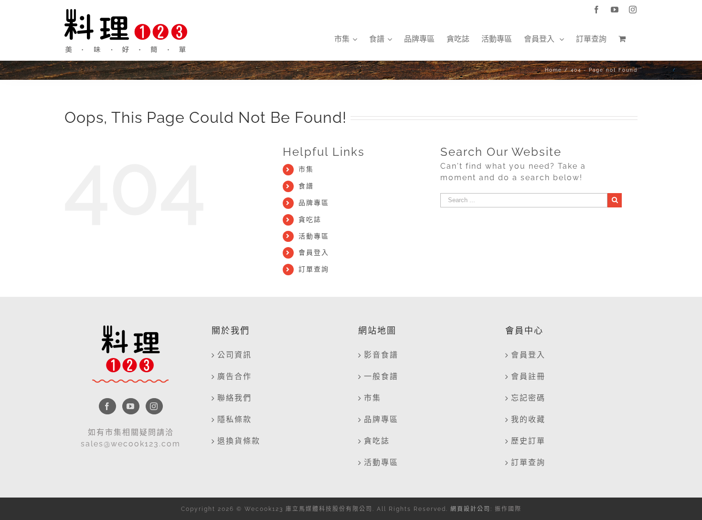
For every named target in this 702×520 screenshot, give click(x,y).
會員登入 (313, 252)
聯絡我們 (234, 397)
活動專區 (313, 236)
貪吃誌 (309, 219)
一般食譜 (381, 376)
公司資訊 (234, 354)
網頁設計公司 (470, 509)
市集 (306, 169)
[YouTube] (130, 406)
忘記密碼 (528, 397)
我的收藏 (528, 419)
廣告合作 (234, 376)
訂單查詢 (313, 269)
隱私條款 (234, 419)
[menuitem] (345, 39)
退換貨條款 (238, 440)
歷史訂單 (528, 440)
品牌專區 (313, 202)
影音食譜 (381, 354)
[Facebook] (107, 406)
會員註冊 (528, 376)
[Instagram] (154, 406)
